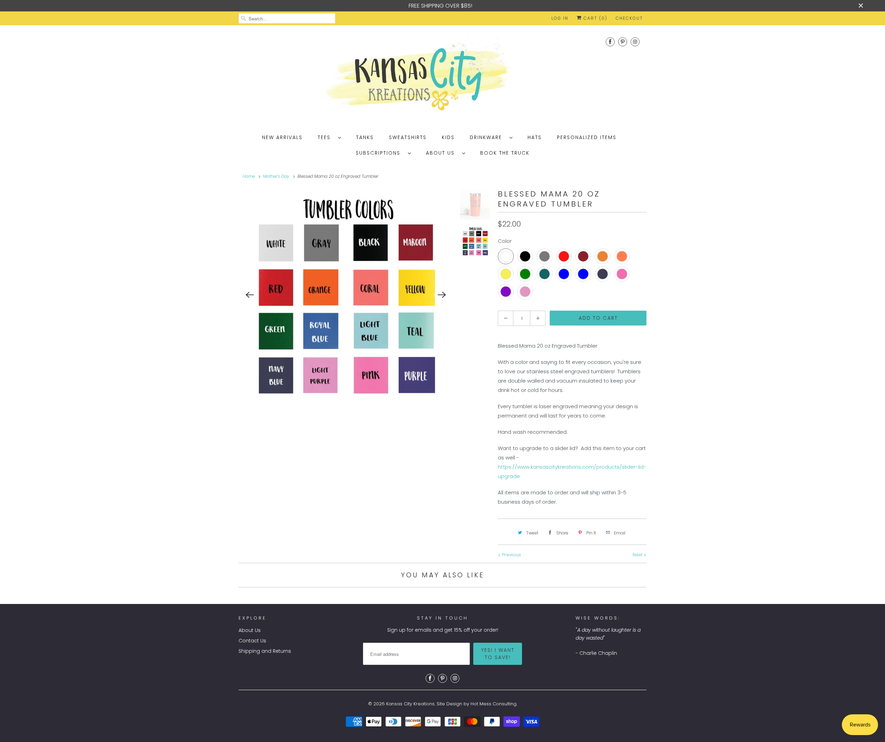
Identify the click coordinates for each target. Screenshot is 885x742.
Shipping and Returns (265, 651)
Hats (535, 137)
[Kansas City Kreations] (442, 76)
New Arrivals (282, 137)
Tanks (365, 137)
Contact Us (252, 640)
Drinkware (488, 137)
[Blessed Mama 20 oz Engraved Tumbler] (345, 295)
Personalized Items (586, 137)
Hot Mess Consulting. (494, 703)
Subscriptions (380, 152)
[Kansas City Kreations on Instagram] (635, 41)
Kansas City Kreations (410, 703)
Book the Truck (505, 152)
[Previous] (249, 295)
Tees (326, 137)
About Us (442, 152)
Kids (448, 137)
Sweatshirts (408, 137)
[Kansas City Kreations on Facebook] (610, 41)
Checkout (629, 18)
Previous (511, 554)
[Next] (442, 295)
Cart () (594, 18)
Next (638, 554)
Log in (559, 18)
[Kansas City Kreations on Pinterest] (622, 41)
